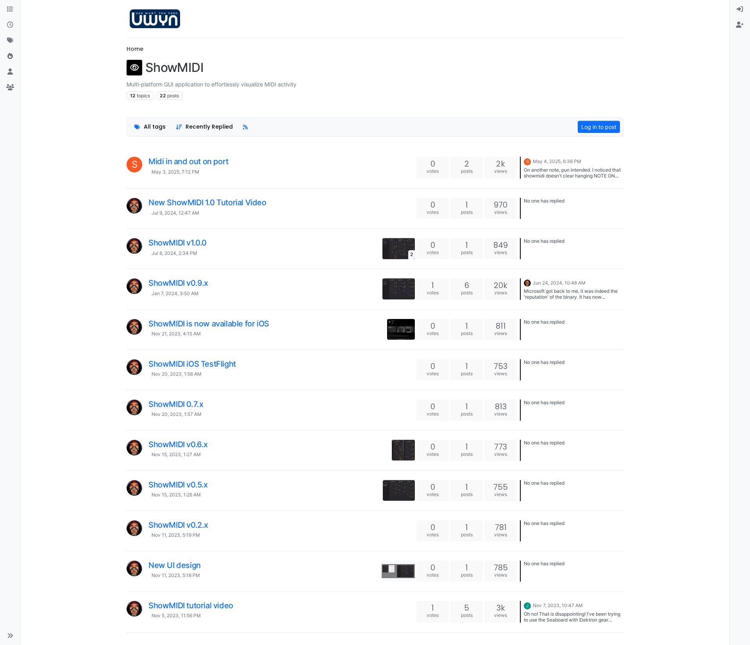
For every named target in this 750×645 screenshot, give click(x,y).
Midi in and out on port (188, 161)
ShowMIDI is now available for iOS (208, 323)
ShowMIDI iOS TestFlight (192, 364)
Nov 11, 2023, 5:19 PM (176, 535)
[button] (10, 635)
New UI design (174, 565)
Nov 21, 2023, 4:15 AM (176, 334)
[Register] (740, 25)
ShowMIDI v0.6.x (178, 444)
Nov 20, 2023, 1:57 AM (177, 414)
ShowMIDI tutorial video (190, 605)
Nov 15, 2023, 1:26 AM (176, 495)
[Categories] (10, 9)
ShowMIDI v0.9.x (178, 283)
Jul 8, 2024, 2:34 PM (174, 253)
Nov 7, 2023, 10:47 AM (558, 605)
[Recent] (10, 25)
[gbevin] (134, 205)
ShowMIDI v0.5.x (178, 484)
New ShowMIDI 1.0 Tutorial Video (207, 202)
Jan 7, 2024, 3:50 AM (175, 293)
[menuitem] (740, 9)
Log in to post (598, 127)
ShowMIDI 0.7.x (175, 404)
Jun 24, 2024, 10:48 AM (559, 283)
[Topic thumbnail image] (398, 288)
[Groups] (10, 87)
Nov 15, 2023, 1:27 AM (176, 454)
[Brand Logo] (155, 18)
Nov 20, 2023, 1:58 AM (177, 374)
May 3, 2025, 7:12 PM (175, 172)
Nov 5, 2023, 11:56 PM (176, 615)
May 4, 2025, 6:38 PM (557, 161)
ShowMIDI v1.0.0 (177, 242)
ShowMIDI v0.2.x (178, 525)
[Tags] (10, 40)
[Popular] (10, 56)
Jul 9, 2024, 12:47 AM (175, 213)
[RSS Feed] (245, 127)
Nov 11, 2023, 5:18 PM (176, 575)
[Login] (740, 9)
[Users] (10, 72)
